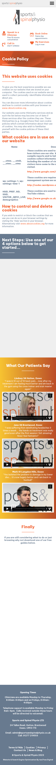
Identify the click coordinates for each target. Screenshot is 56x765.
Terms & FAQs (15, 747)
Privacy (42, 747)
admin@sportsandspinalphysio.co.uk (31, 732)
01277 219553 (30, 735)
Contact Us (20, 750)
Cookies (30, 747)
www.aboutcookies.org (14, 108)
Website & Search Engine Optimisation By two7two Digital (28, 760)
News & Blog (35, 750)
